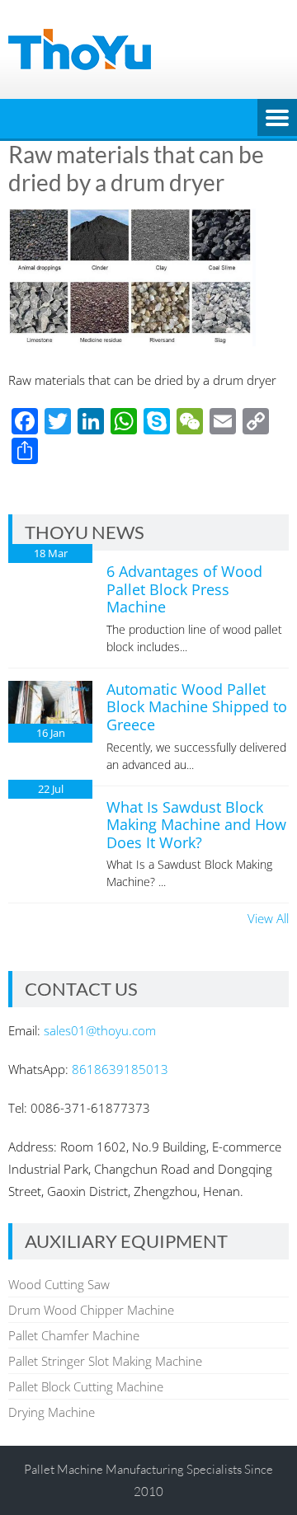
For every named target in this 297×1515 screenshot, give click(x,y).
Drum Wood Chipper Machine (91, 1310)
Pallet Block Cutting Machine (85, 1386)
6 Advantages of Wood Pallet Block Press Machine (184, 589)
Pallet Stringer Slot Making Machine (105, 1361)
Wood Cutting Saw (59, 1284)
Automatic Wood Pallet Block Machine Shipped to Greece (196, 706)
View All (268, 918)
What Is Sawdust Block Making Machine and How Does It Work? (196, 824)
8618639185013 (120, 1069)
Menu (277, 118)
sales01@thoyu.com (100, 1030)
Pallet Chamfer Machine (73, 1335)
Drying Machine (51, 1412)
